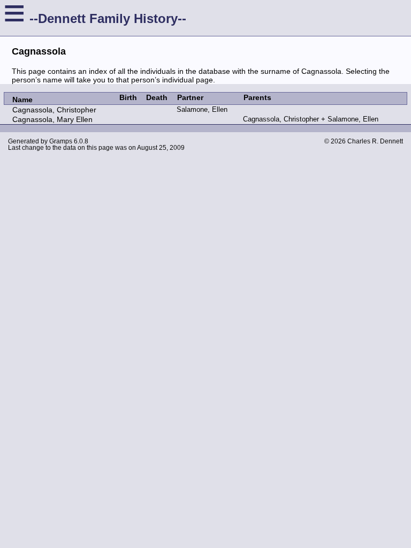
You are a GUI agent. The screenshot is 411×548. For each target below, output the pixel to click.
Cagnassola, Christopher (54, 109)
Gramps (60, 141)
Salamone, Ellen (202, 109)
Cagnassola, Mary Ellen (52, 119)
